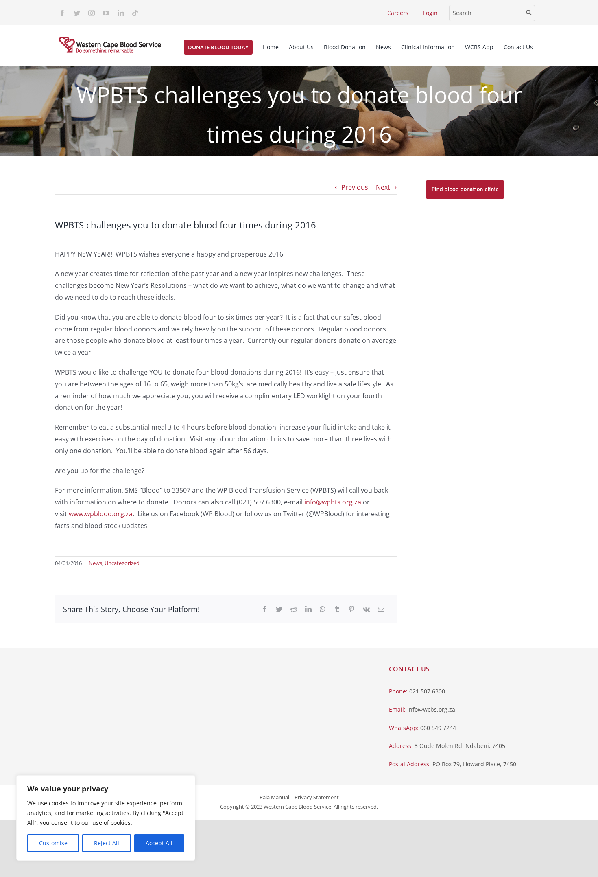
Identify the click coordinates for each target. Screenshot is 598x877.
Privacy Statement (317, 797)
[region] (105, 818)
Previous (354, 187)
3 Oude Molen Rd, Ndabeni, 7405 (460, 746)
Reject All (106, 843)
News (95, 563)
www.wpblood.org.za (101, 513)
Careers (397, 13)
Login (430, 13)
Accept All (159, 843)
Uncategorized (122, 563)
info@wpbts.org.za (332, 502)
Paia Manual (274, 797)
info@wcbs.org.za (431, 709)
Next (383, 187)
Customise (53, 843)
